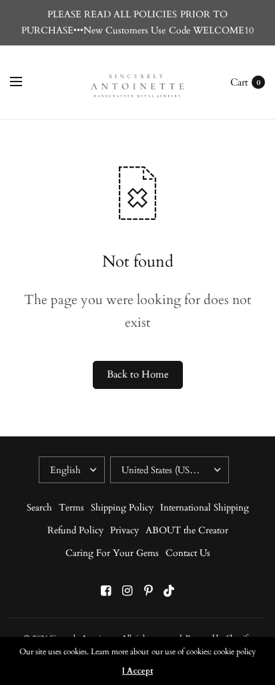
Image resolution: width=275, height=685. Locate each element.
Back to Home (138, 375)
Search (39, 507)
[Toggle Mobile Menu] (24, 82)
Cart (239, 82)
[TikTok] (170, 591)
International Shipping (204, 507)
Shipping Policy (122, 507)
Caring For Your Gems (112, 553)
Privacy (124, 530)
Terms (71, 507)
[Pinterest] (148, 591)
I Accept (137, 671)
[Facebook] (105, 591)
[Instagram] (127, 591)
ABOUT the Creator (187, 530)
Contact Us (188, 553)
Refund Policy (75, 530)
